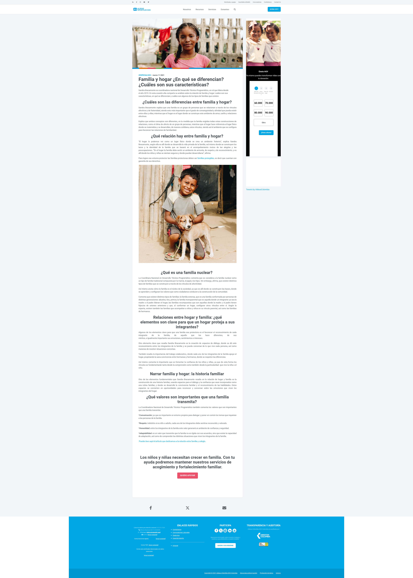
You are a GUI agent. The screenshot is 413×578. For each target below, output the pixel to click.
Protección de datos (266, 573)
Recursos (200, 9)
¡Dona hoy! (274, 9)
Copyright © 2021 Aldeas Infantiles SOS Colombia (220, 573)
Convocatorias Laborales (181, 532)
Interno (278, 573)
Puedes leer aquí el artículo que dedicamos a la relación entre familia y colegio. (172, 441)
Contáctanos (268, 2)
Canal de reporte (178, 538)
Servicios (212, 9)
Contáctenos (177, 529)
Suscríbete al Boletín (244, 2)
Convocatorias (257, 2)
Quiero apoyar (187, 475)
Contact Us (277, 2)
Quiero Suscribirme (225, 545)
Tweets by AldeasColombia (257, 189)
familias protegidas (205, 158)
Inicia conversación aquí (153, 532)
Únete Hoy (176, 535)
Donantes (225, 9)
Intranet (175, 545)
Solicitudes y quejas (230, 2)
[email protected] (152, 534)
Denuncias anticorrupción (248, 573)
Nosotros (187, 9)
